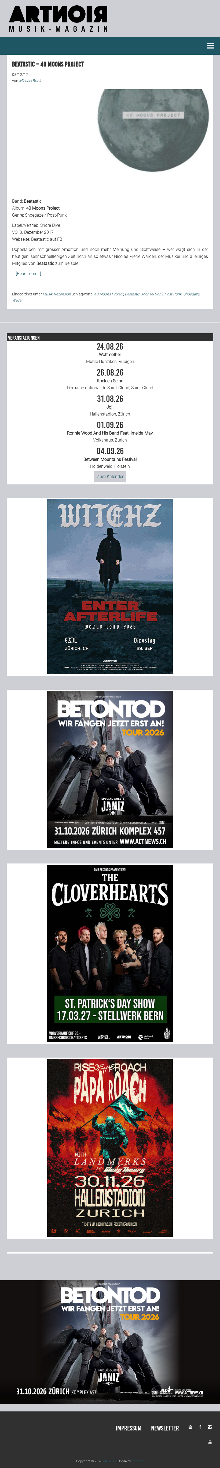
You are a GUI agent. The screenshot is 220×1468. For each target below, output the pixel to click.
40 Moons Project (108, 294)
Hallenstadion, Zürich (110, 406)
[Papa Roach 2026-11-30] (110, 1235)
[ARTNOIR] (59, 33)
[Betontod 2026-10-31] (110, 846)
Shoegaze (191, 294)
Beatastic (132, 294)
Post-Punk (173, 294)
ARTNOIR (110, 1461)
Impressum (129, 1428)
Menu (210, 46)
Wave (16, 300)
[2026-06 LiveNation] (110, 672)
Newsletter (165, 1428)
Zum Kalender (110, 476)
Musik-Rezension (57, 294)
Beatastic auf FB (46, 239)
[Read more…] (28, 273)
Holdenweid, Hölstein (110, 458)
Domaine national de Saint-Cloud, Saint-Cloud (110, 379)
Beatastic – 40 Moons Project (48, 64)
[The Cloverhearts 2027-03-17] (110, 1040)
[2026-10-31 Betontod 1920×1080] (110, 1402)
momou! (138, 1461)
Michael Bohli (152, 294)
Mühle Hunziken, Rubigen (110, 353)
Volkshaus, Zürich (110, 432)
